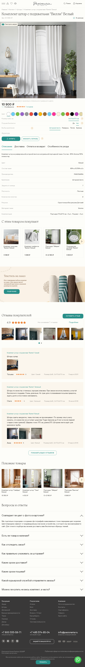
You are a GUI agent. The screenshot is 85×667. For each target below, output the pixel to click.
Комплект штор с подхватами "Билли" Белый (23, 414)
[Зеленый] (17, 114)
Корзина (79, 3)
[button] (3, 241)
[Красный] (31, 114)
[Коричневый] (45, 114)
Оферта (61, 613)
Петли (72, 128)
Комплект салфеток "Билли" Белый (32, 247)
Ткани (4, 616)
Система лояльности (37, 622)
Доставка (19, 146)
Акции (4, 604)
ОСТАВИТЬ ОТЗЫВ (73, 316)
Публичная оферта (52, 651)
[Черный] (72, 114)
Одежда (5, 619)
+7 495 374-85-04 (40, 632)
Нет (77, 123)
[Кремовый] (58, 114)
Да (74, 123)
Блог (31, 607)
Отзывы (33, 619)
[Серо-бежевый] (81, 114)
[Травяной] (63, 114)
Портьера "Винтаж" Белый (72, 491)
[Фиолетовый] (22, 114)
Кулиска (79, 128)
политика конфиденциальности (71, 651)
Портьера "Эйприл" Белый (53, 247)
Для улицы (5, 625)
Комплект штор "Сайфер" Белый (11, 491)
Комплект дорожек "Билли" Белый (10, 247)
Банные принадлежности (11, 613)
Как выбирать (34, 616)
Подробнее (73, 322)
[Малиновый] (54, 114)
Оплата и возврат (36, 146)
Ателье (32, 604)
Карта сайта (62, 616)
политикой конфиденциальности (42, 659)
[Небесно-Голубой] (49, 114)
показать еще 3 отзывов (42, 453)
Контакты (61, 607)
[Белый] (8, 114)
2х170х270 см (74, 118)
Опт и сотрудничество (66, 604)
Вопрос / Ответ (36, 613)
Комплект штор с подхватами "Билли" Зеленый (24, 387)
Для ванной (6, 610)
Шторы (19, 9)
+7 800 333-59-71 (11, 632)
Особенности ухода (58, 146)
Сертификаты (63, 610)
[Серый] (26, 114)
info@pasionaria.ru (68, 632)
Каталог (12, 9)
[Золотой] (40, 114)
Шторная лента (54, 128)
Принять (43, 662)
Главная (4, 9)
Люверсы (65, 128)
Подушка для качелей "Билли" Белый (72, 248)
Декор (4, 622)
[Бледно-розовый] (76, 114)
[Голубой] (13, 114)
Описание (7, 146)
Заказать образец (30, 139)
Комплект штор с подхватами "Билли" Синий (23, 353)
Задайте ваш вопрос (42, 641)
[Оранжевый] (67, 114)
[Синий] (36, 114)
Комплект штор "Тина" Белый (31, 491)
